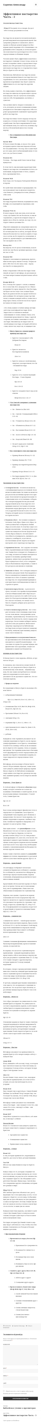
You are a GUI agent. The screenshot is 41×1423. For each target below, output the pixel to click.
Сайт (4, 1383)
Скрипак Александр (14, 4)
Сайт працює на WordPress (11, 1420)
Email (5, 1376)
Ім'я (5, 1368)
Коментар (6, 1344)
